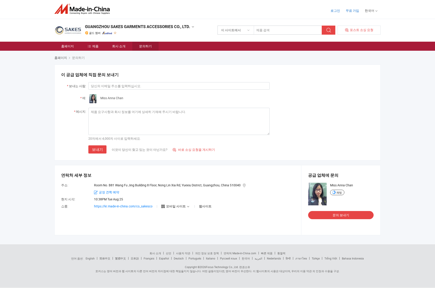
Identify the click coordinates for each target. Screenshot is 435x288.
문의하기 (145, 46)
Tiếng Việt (330, 258)
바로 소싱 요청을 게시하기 (194, 149)
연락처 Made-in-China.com (240, 253)
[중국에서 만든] (83, 9)
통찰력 (281, 253)
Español (164, 258)
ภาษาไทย (301, 258)
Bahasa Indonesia (353, 258)
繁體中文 (120, 258)
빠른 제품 (267, 253)
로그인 (335, 10)
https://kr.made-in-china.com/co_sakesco (123, 206)
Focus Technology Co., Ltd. (222, 267)
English (90, 258)
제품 (95, 46)
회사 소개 (119, 46)
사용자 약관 (183, 253)
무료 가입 (352, 10)
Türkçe (316, 258)
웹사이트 (205, 206)
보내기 (97, 149)
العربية (258, 258)
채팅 (339, 192)
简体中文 (104, 258)
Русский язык (228, 258)
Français (149, 258)
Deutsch (179, 258)
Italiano (210, 258)
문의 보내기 (341, 215)
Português (194, 258)
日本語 (135, 258)
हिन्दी (288, 258)
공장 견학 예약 (109, 192)
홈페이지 (67, 46)
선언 (168, 253)
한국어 (246, 258)
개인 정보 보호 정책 (207, 253)
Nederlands (274, 258)
